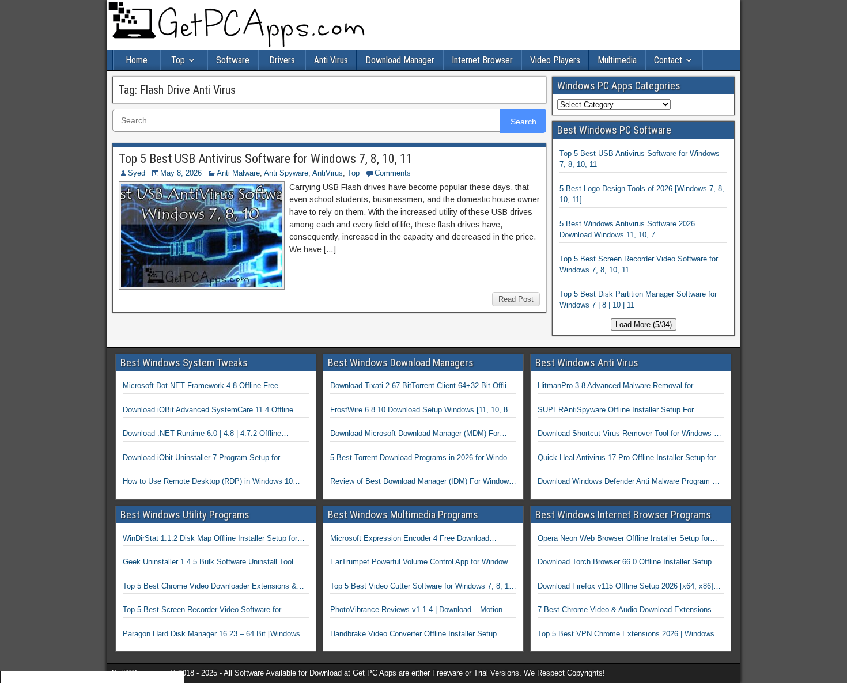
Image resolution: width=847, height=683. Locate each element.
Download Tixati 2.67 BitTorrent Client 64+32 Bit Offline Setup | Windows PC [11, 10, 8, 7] (422, 386)
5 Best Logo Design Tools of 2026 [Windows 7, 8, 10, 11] (641, 194)
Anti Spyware (286, 173)
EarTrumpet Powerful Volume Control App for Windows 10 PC (421, 562)
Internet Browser (482, 60)
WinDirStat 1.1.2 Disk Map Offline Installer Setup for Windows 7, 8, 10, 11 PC (210, 539)
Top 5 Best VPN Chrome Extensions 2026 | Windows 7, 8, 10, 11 (630, 634)
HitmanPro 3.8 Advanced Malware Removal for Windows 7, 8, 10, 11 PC (615, 386)
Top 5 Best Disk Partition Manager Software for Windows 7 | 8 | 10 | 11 (638, 300)
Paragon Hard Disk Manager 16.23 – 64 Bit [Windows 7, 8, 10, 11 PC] (216, 634)
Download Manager (399, 60)
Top (178, 60)
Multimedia (617, 60)
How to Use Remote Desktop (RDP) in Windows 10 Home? (208, 482)
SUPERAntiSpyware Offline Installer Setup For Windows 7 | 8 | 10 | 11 (616, 410)
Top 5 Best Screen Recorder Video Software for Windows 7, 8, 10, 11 (638, 265)
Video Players (555, 60)
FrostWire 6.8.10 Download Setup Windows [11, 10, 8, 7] (420, 410)
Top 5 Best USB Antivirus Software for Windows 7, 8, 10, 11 (266, 158)
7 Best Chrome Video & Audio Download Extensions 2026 (625, 610)
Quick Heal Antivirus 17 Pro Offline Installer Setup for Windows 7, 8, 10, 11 (627, 458)
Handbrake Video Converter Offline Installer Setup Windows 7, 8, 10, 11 (413, 634)
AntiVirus (327, 173)
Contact (668, 60)
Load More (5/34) (643, 324)
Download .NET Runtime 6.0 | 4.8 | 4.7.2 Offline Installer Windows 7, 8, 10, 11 (202, 434)
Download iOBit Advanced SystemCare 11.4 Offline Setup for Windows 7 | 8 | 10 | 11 (208, 410)
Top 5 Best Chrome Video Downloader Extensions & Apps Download (210, 587)
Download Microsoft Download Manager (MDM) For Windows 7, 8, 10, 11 (415, 434)
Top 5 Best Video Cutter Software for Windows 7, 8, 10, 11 (422, 587)
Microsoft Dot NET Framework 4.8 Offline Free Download (200, 386)
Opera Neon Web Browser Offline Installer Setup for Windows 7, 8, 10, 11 (624, 539)
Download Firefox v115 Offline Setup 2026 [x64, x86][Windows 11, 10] (625, 587)
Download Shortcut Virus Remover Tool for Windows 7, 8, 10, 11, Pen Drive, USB (629, 434)
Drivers (282, 60)
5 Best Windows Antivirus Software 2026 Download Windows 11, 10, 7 (627, 229)
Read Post (516, 299)
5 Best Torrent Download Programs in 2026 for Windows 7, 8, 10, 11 (423, 458)
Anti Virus (331, 60)
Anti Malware (238, 173)
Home (137, 60)
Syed (136, 173)
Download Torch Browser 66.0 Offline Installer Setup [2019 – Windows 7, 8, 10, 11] (625, 562)
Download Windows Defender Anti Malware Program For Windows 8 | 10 (630, 482)
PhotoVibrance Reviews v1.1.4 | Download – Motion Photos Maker (416, 610)
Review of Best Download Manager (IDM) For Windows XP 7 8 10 (421, 482)
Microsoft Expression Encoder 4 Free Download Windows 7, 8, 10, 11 (409, 539)
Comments (393, 173)
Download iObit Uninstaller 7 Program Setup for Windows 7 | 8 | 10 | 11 (201, 458)
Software (232, 60)
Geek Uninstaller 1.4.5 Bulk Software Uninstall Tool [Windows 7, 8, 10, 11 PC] (208, 562)
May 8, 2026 (181, 173)
